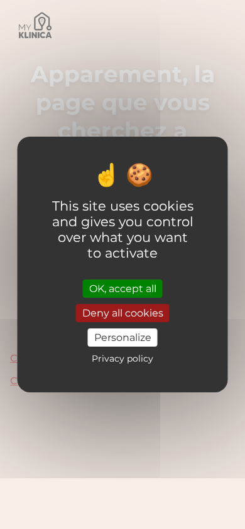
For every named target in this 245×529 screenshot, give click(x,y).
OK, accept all (122, 288)
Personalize (122, 337)
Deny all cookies (122, 313)
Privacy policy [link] (122, 358)
